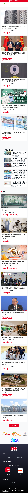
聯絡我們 (19, 483)
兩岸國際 (17, 178)
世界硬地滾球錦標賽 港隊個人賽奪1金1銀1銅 (13, 288)
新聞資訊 (13, 155)
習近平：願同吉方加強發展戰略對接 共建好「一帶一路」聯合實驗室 (13, 54)
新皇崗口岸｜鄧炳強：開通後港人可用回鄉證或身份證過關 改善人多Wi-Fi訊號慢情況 (19, 171)
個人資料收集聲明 (15, 488)
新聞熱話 (17, 155)
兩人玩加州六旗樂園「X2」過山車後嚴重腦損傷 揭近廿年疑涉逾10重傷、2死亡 (19, 176)
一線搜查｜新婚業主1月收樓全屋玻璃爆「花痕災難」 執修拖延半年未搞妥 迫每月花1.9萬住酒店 (19, 153)
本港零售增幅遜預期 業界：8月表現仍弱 (13, 415)
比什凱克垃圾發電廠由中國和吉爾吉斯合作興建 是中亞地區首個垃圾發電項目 (13, 390)
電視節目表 (19, 457)
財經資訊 (13, 457)
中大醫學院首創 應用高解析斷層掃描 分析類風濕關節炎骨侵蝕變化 (13, 235)
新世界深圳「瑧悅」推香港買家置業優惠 (12, 337)
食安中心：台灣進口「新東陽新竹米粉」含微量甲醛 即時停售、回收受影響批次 (19, 182)
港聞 (17, 161)
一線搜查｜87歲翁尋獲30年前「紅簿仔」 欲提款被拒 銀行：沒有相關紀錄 (18, 164)
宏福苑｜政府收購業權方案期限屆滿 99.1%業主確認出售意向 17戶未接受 (13, 27)
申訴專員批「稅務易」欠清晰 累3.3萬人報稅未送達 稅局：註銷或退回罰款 (13, 106)
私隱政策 (9, 488)
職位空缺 (14, 483)
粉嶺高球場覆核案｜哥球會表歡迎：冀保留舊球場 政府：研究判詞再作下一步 (13, 80)
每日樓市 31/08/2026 (8, 210)
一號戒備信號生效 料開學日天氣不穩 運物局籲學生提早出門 (13, 132)
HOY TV (7, 0)
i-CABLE (3, 0)
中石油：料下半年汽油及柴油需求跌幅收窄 (13, 313)
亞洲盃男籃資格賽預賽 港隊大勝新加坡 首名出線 (13, 363)
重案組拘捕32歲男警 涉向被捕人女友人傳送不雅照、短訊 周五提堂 (19, 159)
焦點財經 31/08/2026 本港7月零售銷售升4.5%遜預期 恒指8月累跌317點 (13, 262)
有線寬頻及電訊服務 (14, 0)
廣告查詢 (9, 483)
